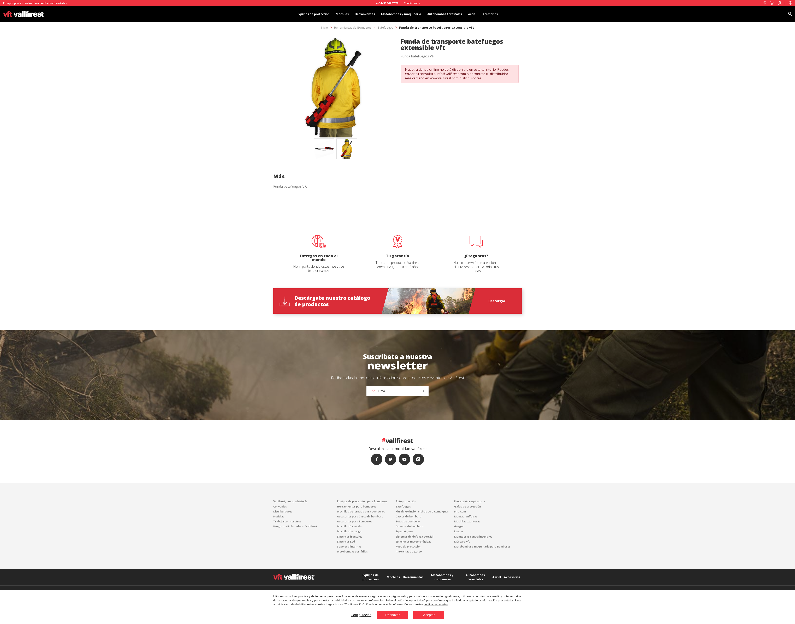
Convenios (280, 506)
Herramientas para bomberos (356, 506)
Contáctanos (412, 3)
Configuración (361, 615)
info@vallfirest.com (451, 74)
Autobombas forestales (444, 14)
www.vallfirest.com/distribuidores (455, 78)
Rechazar (392, 615)
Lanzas (458, 531)
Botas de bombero (408, 521)
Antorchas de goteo (409, 551)
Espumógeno (404, 531)
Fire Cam (460, 511)
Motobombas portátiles (352, 551)
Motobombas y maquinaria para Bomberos (482, 546)
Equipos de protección (314, 14)
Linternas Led (346, 541)
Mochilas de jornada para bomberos (361, 511)
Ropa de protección (408, 546)
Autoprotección (406, 501)
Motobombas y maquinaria (401, 14)
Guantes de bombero (409, 526)
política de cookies (436, 604)
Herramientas (365, 14)
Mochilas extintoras (467, 521)
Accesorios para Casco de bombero (360, 516)
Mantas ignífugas (465, 516)
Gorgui (459, 526)
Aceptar (429, 615)
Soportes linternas (349, 546)
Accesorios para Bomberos (354, 521)
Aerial (472, 14)
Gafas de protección (467, 506)
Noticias (278, 516)
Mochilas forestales (350, 526)
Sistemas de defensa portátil (415, 536)
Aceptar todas (421, 209)
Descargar (496, 301)
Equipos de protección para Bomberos (362, 501)
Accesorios (490, 14)
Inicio (324, 27)
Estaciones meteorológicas (413, 541)
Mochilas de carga (349, 531)
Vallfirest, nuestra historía (290, 501)
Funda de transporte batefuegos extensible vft (436, 27)
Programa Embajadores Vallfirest (295, 526)
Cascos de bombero (408, 516)
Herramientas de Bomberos (352, 27)
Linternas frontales (349, 536)
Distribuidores (282, 511)
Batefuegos (385, 27)
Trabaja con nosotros (287, 521)
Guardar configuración (380, 209)
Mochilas (342, 14)
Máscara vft (462, 541)
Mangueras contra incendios (473, 536)
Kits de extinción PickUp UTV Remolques (422, 511)
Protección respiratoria (469, 501)
